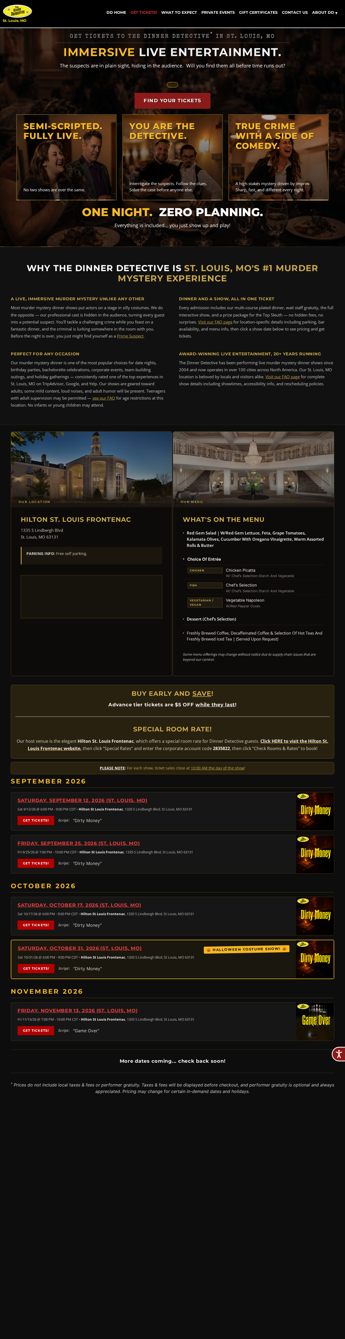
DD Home (116, 12)
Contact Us (295, 12)
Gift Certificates (258, 12)
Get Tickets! (143, 12)
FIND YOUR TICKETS (172, 101)
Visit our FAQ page (215, 322)
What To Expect (179, 12)
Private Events (218, 12)
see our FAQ (103, 398)
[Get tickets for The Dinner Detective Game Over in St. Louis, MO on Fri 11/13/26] (315, 1022)
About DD (324, 12)
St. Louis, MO (14, 21)
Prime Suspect (130, 336)
